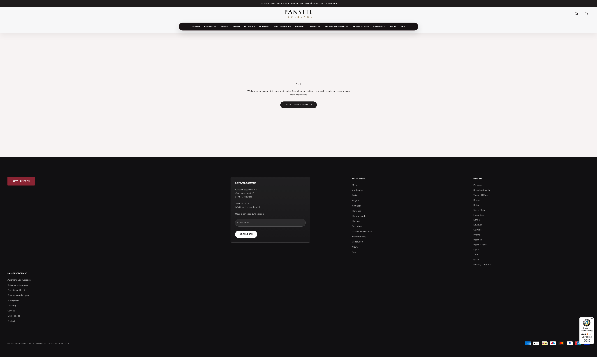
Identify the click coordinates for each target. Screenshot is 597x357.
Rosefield (477, 239)
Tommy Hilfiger (480, 195)
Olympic (477, 229)
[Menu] (592, 319)
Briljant (476, 205)
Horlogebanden (282, 26)
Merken (196, 26)
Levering (11, 305)
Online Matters (61, 343)
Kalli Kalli (477, 224)
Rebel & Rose (479, 244)
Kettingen (249, 26)
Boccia (476, 200)
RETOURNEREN (21, 181)
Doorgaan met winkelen (298, 104)
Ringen (236, 26)
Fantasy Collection (482, 264)
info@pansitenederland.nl (247, 207)
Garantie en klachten (17, 290)
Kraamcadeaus (361, 26)
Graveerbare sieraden (337, 26)
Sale (402, 26)
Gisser (476, 259)
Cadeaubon (379, 26)
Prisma (476, 234)
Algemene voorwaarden (19, 279)
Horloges (264, 26)
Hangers (299, 26)
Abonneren (246, 234)
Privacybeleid (13, 300)
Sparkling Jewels (481, 190)
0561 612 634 (242, 203)
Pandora (477, 185)
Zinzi (475, 254)
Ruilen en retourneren (17, 285)
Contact (11, 321)
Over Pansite (13, 315)
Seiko (476, 249)
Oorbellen (314, 26)
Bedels (224, 26)
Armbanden (210, 26)
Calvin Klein (479, 210)
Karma (476, 219)
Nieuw (393, 26)
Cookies (11, 310)
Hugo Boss (478, 215)
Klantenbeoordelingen (18, 295)
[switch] (587, 340)
